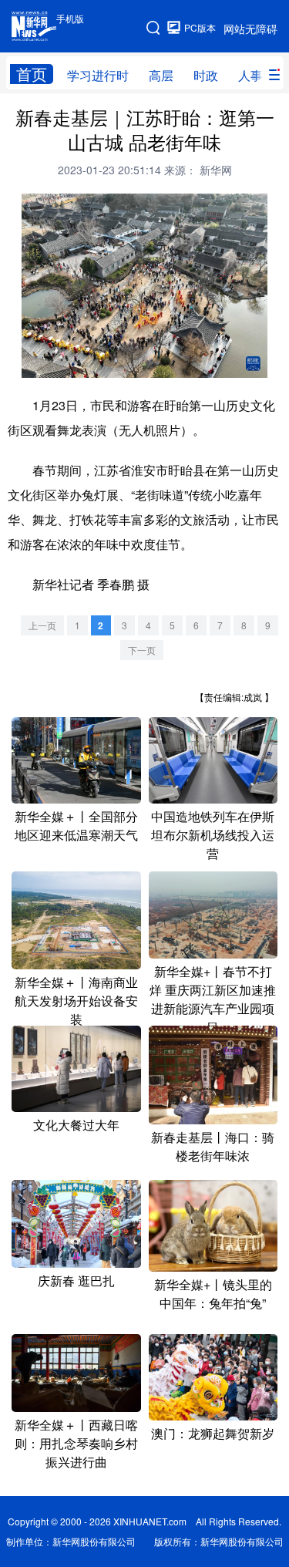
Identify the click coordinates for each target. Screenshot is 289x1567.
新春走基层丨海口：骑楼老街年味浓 (212, 1146)
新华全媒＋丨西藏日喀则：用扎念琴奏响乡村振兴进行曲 (76, 1443)
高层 (161, 75)
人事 (250, 75)
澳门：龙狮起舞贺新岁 (212, 1433)
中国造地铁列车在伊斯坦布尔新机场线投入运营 (212, 834)
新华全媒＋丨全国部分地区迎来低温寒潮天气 (76, 825)
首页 (31, 74)
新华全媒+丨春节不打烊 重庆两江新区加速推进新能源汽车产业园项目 (213, 999)
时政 (205, 75)
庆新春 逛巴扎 (76, 1280)
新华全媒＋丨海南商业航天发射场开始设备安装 (76, 1000)
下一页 (142, 649)
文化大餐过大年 (76, 1125)
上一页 (42, 625)
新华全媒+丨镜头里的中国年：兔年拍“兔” (213, 1294)
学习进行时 (98, 75)
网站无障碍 (250, 28)
